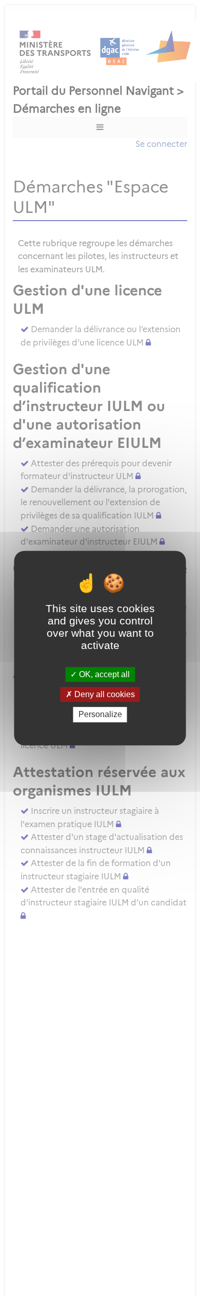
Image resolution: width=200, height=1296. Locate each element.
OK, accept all (103, 674)
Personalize (100, 714)
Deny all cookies (103, 694)
